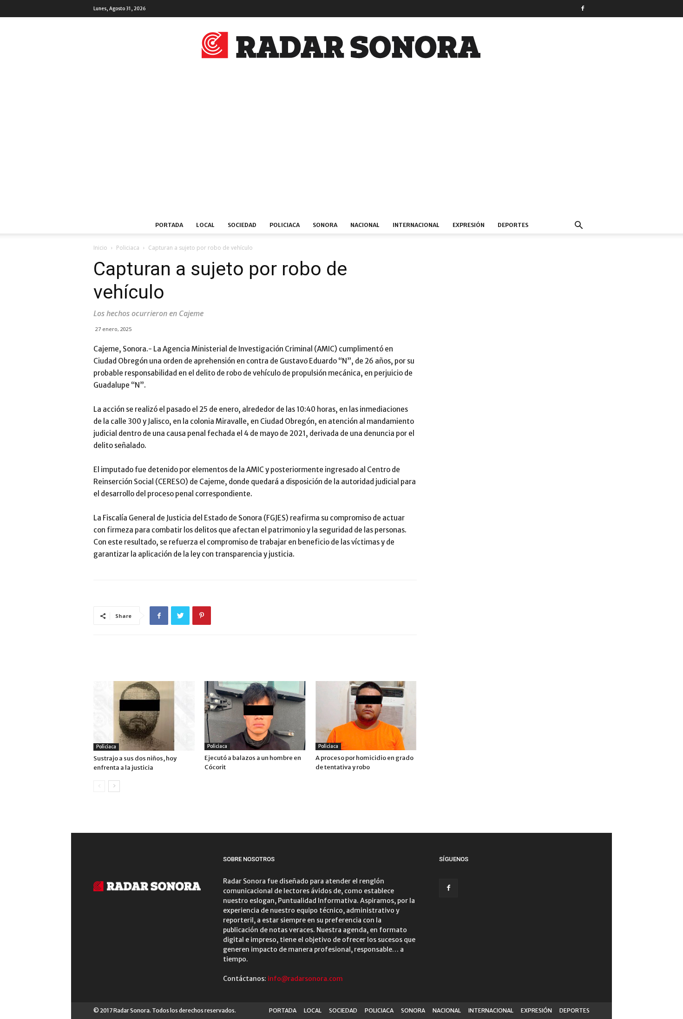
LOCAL (205, 224)
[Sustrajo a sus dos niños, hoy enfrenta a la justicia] (144, 716)
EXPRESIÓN (469, 224)
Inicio (100, 248)
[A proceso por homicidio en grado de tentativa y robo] (366, 715)
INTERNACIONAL (416, 224)
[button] (578, 226)
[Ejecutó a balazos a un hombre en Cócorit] (255, 715)
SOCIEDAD (242, 224)
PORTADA (169, 224)
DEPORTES (513, 224)
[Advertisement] (341, 147)
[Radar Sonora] (341, 48)
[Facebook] (583, 8)
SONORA (325, 224)
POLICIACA (284, 224)
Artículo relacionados (136, 661)
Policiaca (127, 248)
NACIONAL (365, 224)
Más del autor (211, 661)
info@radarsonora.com (305, 978)
